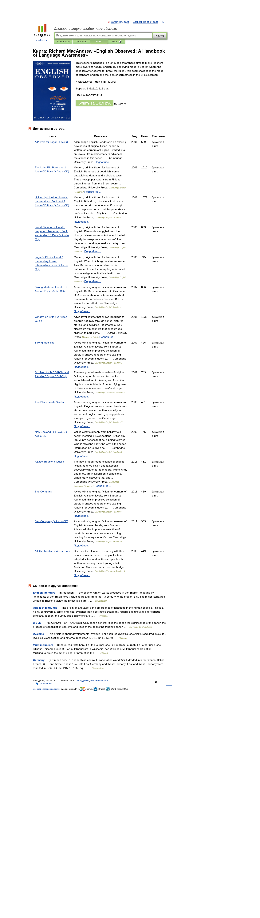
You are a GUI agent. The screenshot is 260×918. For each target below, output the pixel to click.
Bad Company (43, 491)
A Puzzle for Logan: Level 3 (51, 141)
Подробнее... (103, 161)
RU (162, 22)
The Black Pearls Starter (49, 402)
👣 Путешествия (44, 683)
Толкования (63, 41)
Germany (39, 659)
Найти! (160, 35)
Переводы (81, 41)
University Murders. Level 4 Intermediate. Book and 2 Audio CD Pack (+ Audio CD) (52, 201)
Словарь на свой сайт (145, 22)
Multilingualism (43, 644)
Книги (99, 41)
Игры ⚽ (116, 41)
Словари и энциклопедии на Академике (85, 29)
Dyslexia (38, 633)
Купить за (94, 103)
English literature (44, 592)
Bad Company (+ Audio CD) (51, 521)
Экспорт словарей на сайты (46, 689)
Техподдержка (82, 680)
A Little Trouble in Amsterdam (52, 551)
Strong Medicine (44, 342)
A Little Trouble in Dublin (49, 461)
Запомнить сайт (120, 22)
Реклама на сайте (99, 680)
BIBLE (37, 622)
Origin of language (45, 607)
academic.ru (42, 40)
